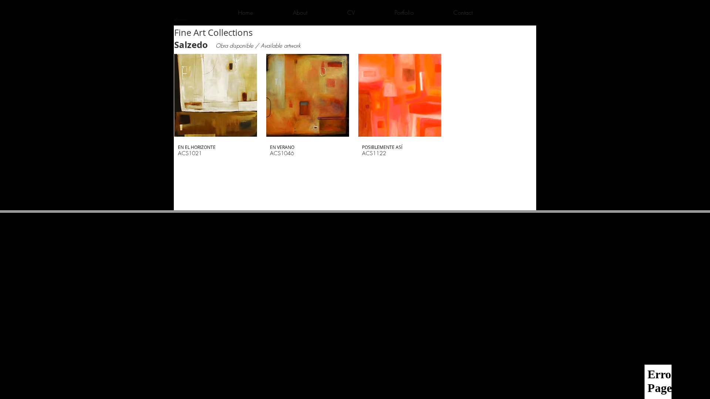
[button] (215, 110)
